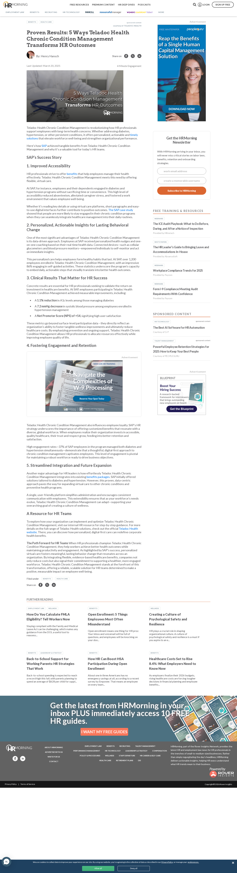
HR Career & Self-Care (150, 756)
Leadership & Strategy (51, 653)
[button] (6, 862)
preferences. (193, 862)
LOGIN (206, 4)
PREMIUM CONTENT (103, 4)
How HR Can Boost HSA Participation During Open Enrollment (107, 664)
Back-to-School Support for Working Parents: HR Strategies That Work (50, 664)
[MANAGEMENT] (110, 12)
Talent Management (145, 746)
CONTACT (53, 761)
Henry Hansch (50, 56)
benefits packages (98, 477)
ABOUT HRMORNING (54, 747)
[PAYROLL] (89, 12)
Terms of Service (27, 784)
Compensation (159, 751)
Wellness (52, 608)
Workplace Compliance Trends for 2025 (178, 270)
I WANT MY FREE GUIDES (104, 731)
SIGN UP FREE (222, 4)
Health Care (46, 22)
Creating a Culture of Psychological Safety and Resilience (168, 619)
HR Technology (113, 751)
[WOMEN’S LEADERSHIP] (140, 12)
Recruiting (124, 746)
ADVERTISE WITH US (54, 752)
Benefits (32, 22)
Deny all (133, 868)
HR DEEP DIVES (126, 4)
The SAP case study (120, 210)
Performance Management (86, 751)
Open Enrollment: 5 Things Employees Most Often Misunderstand (108, 619)
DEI (139, 760)
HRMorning (15, 5)
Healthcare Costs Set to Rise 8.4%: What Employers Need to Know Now (172, 664)
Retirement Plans (124, 760)
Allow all (98, 868)
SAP (44, 145)
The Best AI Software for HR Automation (179, 327)
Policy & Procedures (90, 756)
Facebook (14, 758)
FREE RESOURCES (79, 4)
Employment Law (36, 608)
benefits (72, 174)
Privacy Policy (11, 784)
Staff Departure (127, 756)
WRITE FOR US (54, 757)
